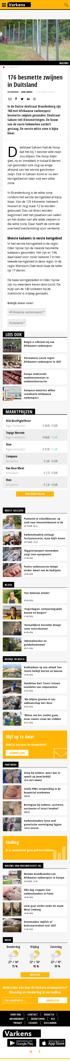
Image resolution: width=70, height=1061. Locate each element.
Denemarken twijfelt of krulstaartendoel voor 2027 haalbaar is (40, 923)
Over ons (15, 1014)
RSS (53, 1018)
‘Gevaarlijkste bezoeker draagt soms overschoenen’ (42, 626)
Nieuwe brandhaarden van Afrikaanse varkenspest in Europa (44, 875)
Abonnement (17, 1018)
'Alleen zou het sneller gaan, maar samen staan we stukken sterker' (42, 717)
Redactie (49, 1014)
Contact (32, 1014)
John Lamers (26, 91)
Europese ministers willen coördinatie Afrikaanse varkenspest (39, 393)
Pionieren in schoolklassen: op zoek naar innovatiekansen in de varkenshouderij (43, 520)
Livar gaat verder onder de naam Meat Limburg (43, 907)
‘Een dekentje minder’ (37, 593)
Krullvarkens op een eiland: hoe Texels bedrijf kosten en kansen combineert (43, 669)
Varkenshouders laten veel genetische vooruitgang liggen (43, 822)
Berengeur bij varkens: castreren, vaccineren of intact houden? (44, 806)
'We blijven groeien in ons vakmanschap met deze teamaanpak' (39, 701)
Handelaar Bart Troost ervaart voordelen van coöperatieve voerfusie (42, 685)
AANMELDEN (52, 1000)
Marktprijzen (18, 412)
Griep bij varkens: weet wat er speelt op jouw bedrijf (42, 774)
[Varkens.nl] (35, 1034)
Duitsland (16, 323)
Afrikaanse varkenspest (25, 312)
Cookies (33, 1023)
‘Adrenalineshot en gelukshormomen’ (35, 642)
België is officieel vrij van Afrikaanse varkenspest (39, 343)
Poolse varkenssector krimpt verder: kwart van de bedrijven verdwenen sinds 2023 (42, 568)
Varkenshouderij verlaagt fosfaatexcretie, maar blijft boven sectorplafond (44, 536)
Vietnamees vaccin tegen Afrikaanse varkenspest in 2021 (42, 359)
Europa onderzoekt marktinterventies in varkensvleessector (36, 377)
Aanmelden (17, 753)
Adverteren (38, 1018)
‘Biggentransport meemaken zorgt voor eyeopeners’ (41, 552)
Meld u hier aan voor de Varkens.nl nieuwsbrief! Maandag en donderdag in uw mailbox (35, 989)
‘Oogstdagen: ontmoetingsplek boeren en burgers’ (43, 610)
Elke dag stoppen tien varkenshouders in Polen (38, 891)
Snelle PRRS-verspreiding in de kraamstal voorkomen (42, 790)
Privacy (17, 1023)
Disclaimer (50, 1023)
